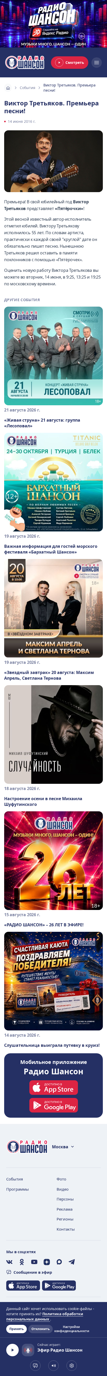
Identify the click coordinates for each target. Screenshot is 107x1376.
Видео (63, 1189)
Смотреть (74, 62)
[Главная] (8, 88)
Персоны (65, 1199)
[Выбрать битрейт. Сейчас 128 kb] (71, 1365)
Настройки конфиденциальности (71, 1329)
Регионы (65, 1219)
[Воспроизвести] (12, 1350)
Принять (16, 1329)
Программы (17, 1189)
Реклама (64, 1209)
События (27, 87)
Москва (60, 1147)
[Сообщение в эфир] (35, 1365)
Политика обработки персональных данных (44, 1316)
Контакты (66, 1229)
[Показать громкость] (53, 1365)
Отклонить (40, 1329)
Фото (61, 1179)
